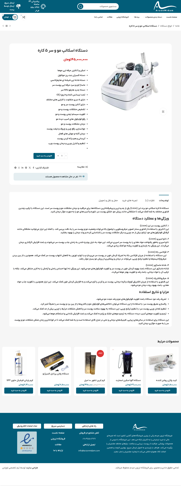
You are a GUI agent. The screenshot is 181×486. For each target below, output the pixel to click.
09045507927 (89, 439)
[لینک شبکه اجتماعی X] (30, 168)
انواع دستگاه (166, 26)
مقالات (58, 444)
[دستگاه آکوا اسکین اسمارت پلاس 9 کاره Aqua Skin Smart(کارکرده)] (126, 363)
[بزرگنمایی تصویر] (163, 111)
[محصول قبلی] (10, 26)
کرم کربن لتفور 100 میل (94, 380)
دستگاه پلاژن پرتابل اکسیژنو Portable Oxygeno (56, 375)
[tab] (164, 199)
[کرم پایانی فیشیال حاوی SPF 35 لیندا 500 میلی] (18, 363)
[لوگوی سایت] (164, 6)
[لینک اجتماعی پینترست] (26, 168)
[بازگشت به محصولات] (6, 26)
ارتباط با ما (58, 450)
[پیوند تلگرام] (15, 168)
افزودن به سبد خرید (44, 156)
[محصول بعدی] (3, 26)
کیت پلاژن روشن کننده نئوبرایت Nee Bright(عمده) (163, 382)
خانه (177, 26)
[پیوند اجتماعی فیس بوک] (33, 168)
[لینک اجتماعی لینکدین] (22, 168)
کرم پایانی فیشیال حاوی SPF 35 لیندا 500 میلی (20, 382)
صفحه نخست (58, 432)
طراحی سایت (32, 467)
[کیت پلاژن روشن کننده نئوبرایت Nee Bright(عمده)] (162, 363)
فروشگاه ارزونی (58, 438)
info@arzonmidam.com (89, 450)
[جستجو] (80, 6)
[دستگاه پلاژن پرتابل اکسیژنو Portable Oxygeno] (54, 360)
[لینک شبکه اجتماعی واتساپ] (19, 168)
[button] (162, 391)
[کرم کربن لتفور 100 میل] (90, 363)
